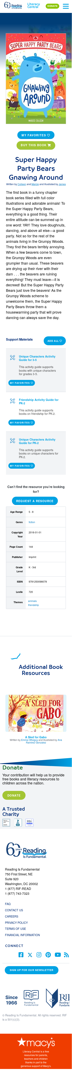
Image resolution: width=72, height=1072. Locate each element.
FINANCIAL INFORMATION (22, 935)
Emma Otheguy (29, 739)
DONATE (52, 6)
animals (32, 601)
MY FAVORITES (34, 135)
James (62, 184)
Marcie (35, 184)
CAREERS (11, 916)
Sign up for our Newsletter (31, 970)
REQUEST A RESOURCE (35, 501)
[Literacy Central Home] (33, 4)
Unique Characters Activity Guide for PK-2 (37, 441)
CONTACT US (15, 910)
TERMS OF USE (17, 929)
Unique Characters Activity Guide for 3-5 (37, 358)
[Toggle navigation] (66, 6)
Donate (14, 795)
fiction (32, 522)
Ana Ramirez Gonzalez (44, 741)
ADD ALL (53, 341)
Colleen (22, 184)
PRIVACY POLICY (16, 923)
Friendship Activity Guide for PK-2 (38, 401)
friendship (33, 605)
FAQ (8, 904)
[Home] (15, 4)
